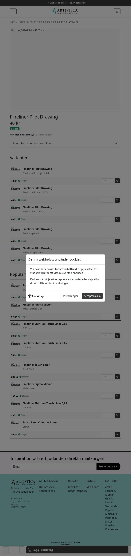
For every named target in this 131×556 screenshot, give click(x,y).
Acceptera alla (92, 296)
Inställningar (70, 296)
